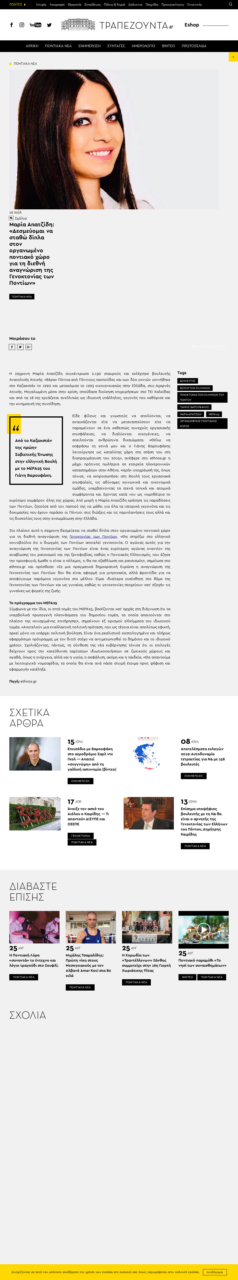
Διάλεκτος (135, 4)
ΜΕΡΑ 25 (214, 414)
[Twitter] (49, 25)
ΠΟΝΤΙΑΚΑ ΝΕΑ (58, 46)
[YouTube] (35, 25)
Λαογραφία (57, 4)
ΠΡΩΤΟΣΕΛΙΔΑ (194, 46)
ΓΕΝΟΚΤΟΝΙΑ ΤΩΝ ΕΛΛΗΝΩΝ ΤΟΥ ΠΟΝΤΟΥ (202, 397)
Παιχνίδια (152, 4)
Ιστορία (41, 4)
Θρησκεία (74, 4)
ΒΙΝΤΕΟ (168, 46)
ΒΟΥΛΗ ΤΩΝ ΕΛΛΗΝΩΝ (195, 388)
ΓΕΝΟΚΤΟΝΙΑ (80, 835)
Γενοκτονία (194, 4)
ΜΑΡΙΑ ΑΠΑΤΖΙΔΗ (191, 414)
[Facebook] (11, 25)
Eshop (192, 24)
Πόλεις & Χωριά (114, 4)
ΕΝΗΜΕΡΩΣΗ (90, 46)
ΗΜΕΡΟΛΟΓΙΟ (143, 46)
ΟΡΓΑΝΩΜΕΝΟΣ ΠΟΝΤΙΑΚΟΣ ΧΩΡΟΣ (198, 424)
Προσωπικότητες (173, 4)
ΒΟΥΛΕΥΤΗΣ (187, 380)
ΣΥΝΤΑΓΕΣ (116, 46)
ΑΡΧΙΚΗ (32, 46)
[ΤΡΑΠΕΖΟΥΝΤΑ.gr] (119, 24)
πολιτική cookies (187, 1272)
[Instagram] (22, 25)
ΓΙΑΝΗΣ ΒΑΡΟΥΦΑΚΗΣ (194, 407)
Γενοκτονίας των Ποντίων (93, 536)
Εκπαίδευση (93, 4)
